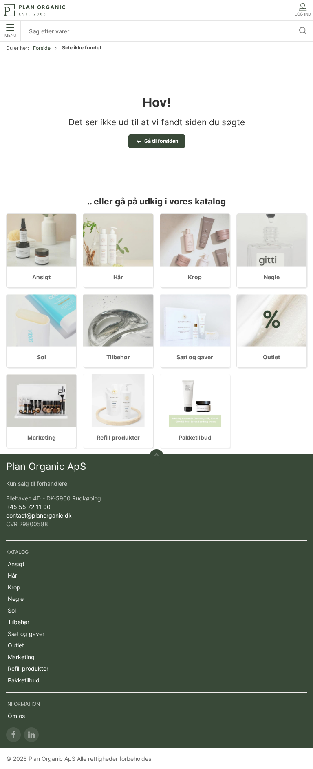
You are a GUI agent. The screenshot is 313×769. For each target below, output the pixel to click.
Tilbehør (118, 356)
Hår (118, 276)
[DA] (34, 10)
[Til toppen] (156, 456)
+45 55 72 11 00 (28, 506)
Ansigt (41, 276)
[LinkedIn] (31, 734)
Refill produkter (118, 437)
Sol (41, 356)
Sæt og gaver (194, 356)
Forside (42, 48)
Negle (272, 276)
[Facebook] (13, 734)
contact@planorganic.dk (39, 515)
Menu (10, 35)
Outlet (271, 356)
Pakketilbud (195, 437)
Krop (195, 276)
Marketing (41, 437)
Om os (16, 715)
